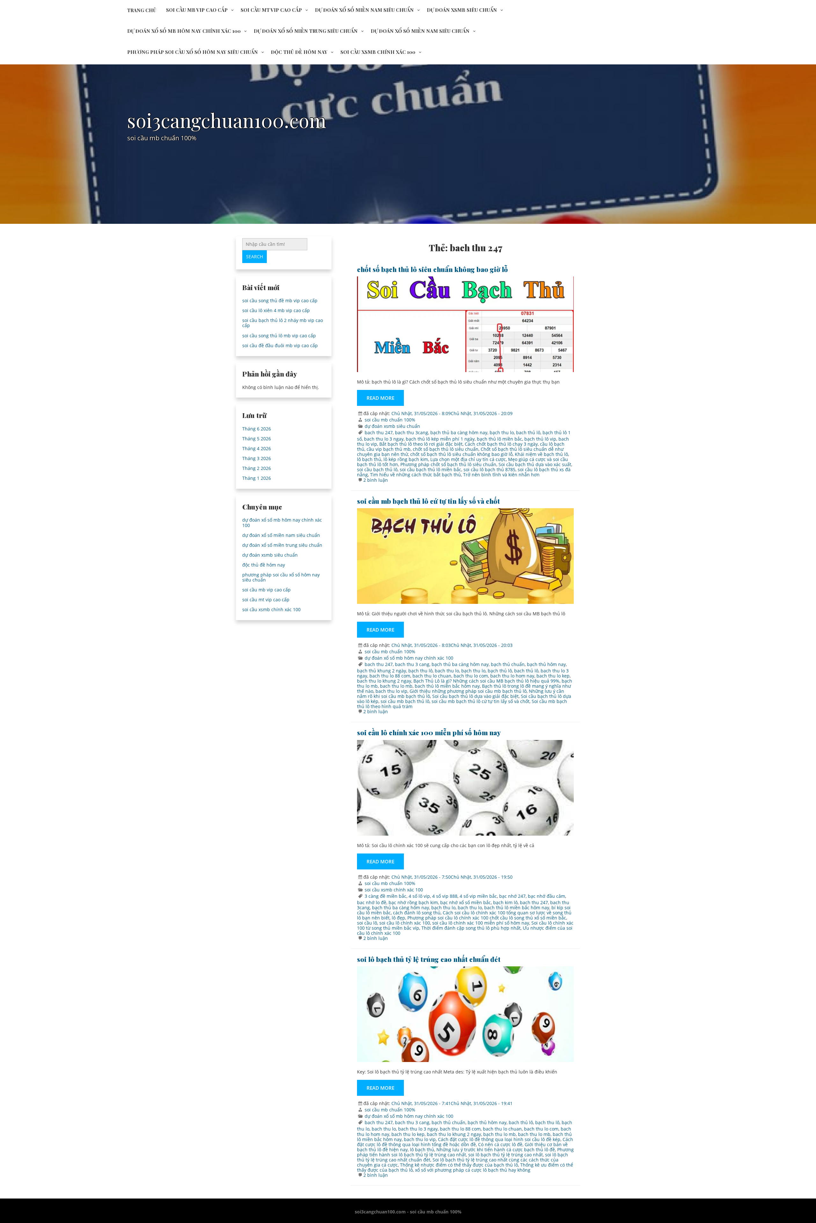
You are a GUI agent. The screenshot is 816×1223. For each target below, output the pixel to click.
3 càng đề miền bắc (385, 896)
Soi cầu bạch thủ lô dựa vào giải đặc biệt (475, 696)
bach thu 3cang (411, 432)
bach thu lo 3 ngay (384, 439)
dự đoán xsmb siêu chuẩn (462, 10)
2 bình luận (375, 480)
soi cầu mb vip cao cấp (197, 10)
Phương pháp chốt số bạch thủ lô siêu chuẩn (448, 464)
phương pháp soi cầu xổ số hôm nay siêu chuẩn (192, 52)
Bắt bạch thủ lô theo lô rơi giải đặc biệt (421, 444)
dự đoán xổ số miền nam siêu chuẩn (364, 10)
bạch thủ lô (500, 671)
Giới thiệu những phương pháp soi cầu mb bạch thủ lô (468, 691)
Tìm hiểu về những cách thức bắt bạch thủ (415, 475)
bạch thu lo (502, 432)
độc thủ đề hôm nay (299, 52)
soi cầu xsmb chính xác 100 (377, 52)
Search (254, 256)
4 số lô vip (419, 896)
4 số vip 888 (444, 896)
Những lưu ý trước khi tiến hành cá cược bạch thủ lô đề (495, 1149)
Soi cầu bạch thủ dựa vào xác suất (535, 464)
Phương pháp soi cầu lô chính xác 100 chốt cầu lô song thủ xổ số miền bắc (486, 918)
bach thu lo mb (396, 686)
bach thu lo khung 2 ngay (384, 681)
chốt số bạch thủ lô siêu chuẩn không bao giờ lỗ (432, 269)
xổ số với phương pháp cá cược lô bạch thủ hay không (472, 1170)
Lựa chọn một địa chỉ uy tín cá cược (468, 459)
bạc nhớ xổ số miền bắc (465, 902)
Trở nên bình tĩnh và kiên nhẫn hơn (501, 475)
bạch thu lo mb (499, 1134)
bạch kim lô (505, 902)
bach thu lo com (471, 676)
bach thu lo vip (391, 691)
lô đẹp (398, 918)
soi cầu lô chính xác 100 (404, 923)
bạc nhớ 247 (512, 896)
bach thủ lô (528, 432)
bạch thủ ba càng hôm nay (458, 432)
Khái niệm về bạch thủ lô (541, 454)
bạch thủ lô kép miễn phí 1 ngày (440, 439)
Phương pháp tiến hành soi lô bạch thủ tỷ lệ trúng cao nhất (465, 1152)
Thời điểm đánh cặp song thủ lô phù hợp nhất (471, 928)
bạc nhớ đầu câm (546, 896)
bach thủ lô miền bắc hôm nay (447, 686)
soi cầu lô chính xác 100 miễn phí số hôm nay (429, 732)
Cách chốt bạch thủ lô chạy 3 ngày (501, 444)
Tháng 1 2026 (256, 478)
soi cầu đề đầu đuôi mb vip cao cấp (280, 345)
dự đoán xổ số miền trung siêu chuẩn (306, 31)
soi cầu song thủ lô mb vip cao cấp (279, 336)
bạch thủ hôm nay (546, 664)
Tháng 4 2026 (256, 448)
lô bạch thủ (369, 459)
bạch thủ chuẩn (508, 664)
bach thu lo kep (553, 676)
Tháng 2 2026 (256, 468)
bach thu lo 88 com (389, 676)
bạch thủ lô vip (540, 439)
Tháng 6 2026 (256, 429)
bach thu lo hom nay (512, 676)
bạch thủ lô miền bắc (499, 439)
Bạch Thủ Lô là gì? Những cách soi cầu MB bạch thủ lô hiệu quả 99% (486, 681)
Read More (380, 398)
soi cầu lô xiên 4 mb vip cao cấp (276, 310)
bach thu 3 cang (412, 664)
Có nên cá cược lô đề (500, 1144)
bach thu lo (447, 671)
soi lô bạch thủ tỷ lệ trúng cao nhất (505, 1155)
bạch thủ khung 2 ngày (381, 671)
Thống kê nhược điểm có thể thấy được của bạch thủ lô (459, 1165)
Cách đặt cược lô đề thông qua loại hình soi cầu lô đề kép (499, 1139)
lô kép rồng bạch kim (405, 459)
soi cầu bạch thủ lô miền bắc (430, 469)
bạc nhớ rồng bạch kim (413, 902)
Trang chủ (141, 10)
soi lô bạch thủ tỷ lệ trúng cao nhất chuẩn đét (428, 959)
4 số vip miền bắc (478, 896)
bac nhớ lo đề (371, 902)
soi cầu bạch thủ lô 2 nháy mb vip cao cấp (282, 322)
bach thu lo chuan (431, 676)
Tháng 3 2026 (256, 458)
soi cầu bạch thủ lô (377, 469)
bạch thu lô (420, 671)
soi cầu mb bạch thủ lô (405, 701)
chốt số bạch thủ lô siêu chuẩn (445, 449)
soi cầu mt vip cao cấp (271, 10)
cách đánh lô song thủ (417, 913)
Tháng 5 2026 (256, 439)
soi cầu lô (367, 923)
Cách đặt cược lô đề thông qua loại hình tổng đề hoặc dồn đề (465, 1141)
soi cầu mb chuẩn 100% (390, 420)
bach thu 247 (379, 432)
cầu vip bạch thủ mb (389, 449)
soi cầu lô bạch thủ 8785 (489, 469)
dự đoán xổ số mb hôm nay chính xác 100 (184, 31)
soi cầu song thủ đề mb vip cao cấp (279, 300)
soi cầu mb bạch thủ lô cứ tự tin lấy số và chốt (428, 500)
